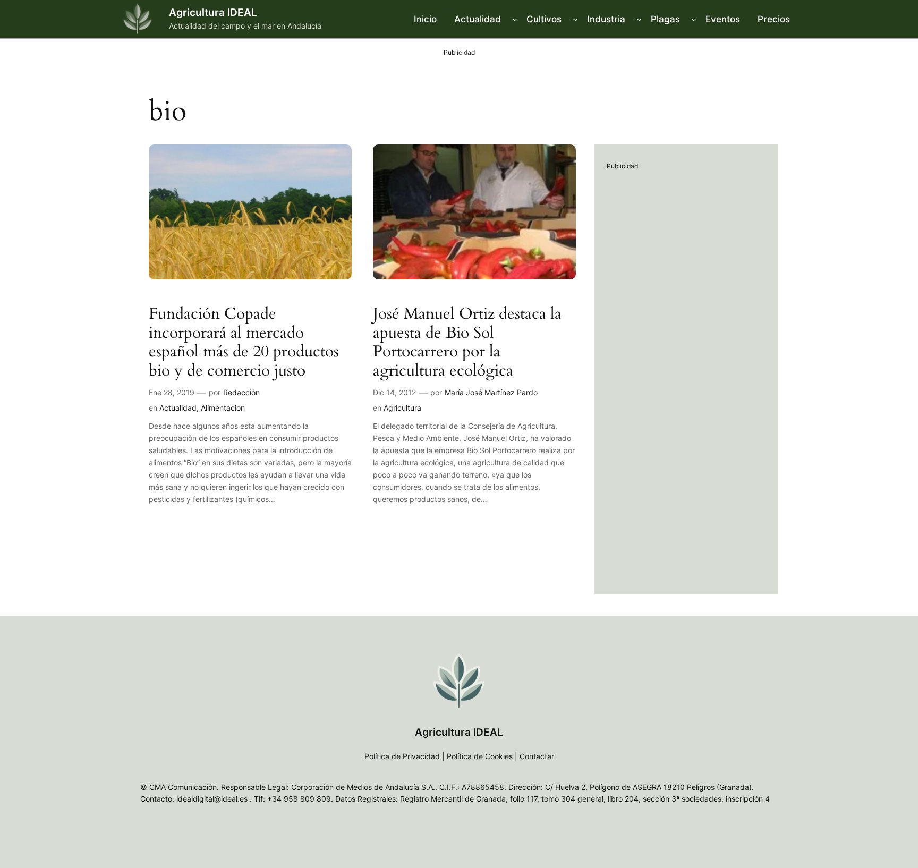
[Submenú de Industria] (639, 19)
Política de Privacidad (402, 756)
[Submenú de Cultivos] (575, 19)
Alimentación (223, 407)
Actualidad (178, 407)
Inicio (425, 19)
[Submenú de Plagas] (693, 19)
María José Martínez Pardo (491, 392)
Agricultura (402, 407)
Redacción (241, 392)
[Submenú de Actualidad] (514, 19)
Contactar (537, 756)
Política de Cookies (480, 756)
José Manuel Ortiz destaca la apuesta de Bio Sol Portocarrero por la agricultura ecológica (467, 342)
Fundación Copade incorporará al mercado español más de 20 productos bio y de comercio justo (244, 342)
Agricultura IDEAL (213, 12)
